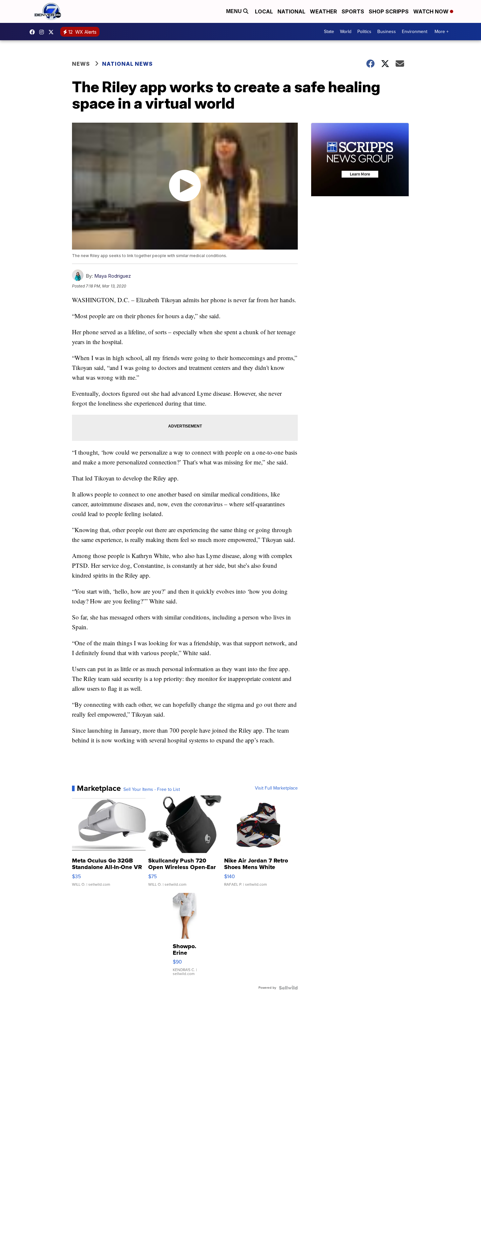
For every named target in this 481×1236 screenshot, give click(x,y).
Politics (364, 31)
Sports (353, 11)
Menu (234, 11)
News (81, 64)
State (329, 31)
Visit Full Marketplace (276, 788)
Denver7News (33, 32)
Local (264, 11)
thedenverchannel (43, 32)
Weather (323, 11)
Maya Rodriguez (112, 276)
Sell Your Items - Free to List (151, 789)
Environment (414, 31)
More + (442, 31)
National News (127, 64)
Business (386, 31)
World (345, 31)
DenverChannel (52, 32)
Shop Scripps (389, 11)
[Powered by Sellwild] (288, 987)
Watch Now (431, 11)
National (291, 11)
